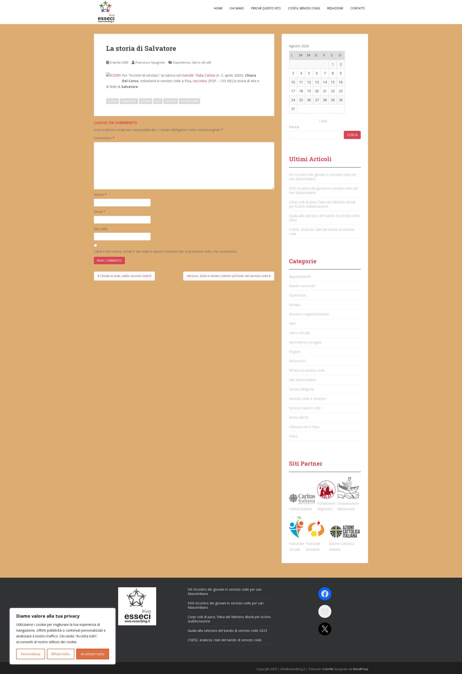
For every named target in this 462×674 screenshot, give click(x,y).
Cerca (294, 127)
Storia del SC (299, 417)
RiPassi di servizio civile (307, 370)
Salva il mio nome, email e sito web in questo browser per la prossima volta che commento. (165, 251)
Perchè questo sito (266, 8)
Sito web (100, 228)
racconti (170, 101)
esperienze (128, 101)
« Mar (323, 121)
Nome (100, 194)
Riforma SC (298, 361)
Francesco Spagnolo (150, 62)
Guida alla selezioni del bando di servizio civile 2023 (324, 217)
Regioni (295, 351)
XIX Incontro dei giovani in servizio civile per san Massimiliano (322, 176)
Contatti (357, 8)
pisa (158, 101)
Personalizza (30, 654)
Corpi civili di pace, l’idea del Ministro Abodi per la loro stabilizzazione (322, 204)
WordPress (360, 669)
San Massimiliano (302, 379)
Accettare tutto (92, 654)
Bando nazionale (302, 286)
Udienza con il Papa (304, 426)
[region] (63, 636)
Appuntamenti (300, 276)
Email (99, 211)
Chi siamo (237, 8)
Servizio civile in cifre (305, 408)
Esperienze (181, 62)
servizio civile (189, 101)
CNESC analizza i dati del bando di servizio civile (321, 231)
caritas (112, 101)
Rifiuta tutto (60, 654)
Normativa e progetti (305, 342)
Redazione (335, 8)
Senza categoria (301, 389)
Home (218, 8)
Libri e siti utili (201, 62)
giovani (146, 101)
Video (293, 436)
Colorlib (327, 669)
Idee (292, 323)
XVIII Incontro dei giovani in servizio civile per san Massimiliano (323, 190)
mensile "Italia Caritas (198, 75)
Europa (294, 304)
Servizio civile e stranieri (307, 398)
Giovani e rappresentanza (309, 314)
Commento (104, 138)
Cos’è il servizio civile (304, 8)
